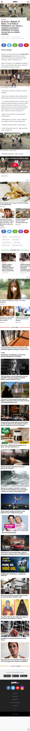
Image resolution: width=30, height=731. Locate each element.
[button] (1, 260)
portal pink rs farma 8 (17, 245)
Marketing (15, 696)
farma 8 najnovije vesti (14, 236)
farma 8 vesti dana (6, 242)
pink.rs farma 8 (6, 245)
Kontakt (15, 693)
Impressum (15, 699)
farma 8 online (5, 239)
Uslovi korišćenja (15, 702)
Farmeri (3, 19)
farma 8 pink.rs (15, 239)
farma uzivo (17, 242)
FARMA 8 (4, 236)
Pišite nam (15, 705)
